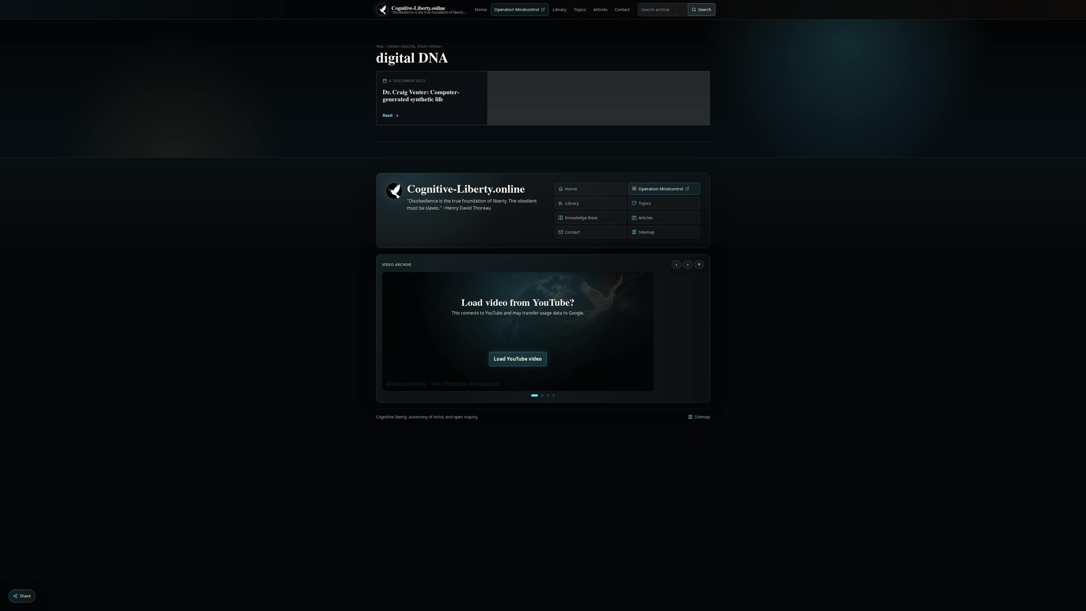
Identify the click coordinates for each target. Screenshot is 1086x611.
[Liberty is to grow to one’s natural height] (548, 395)
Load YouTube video (518, 359)
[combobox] (663, 9)
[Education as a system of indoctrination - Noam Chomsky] (542, 395)
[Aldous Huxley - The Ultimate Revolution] (534, 395)
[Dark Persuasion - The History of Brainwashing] (554, 395)
